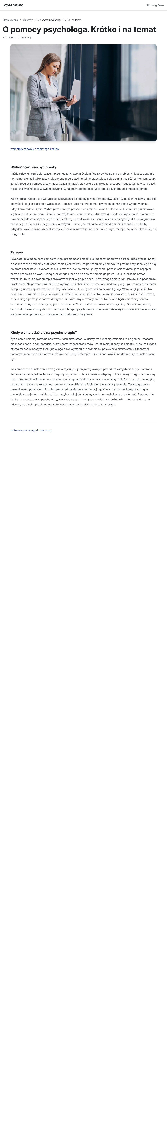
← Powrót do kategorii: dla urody (31, 430)
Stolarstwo (13, 5)
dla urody (28, 20)
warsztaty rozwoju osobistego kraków (34, 149)
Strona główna (155, 5)
